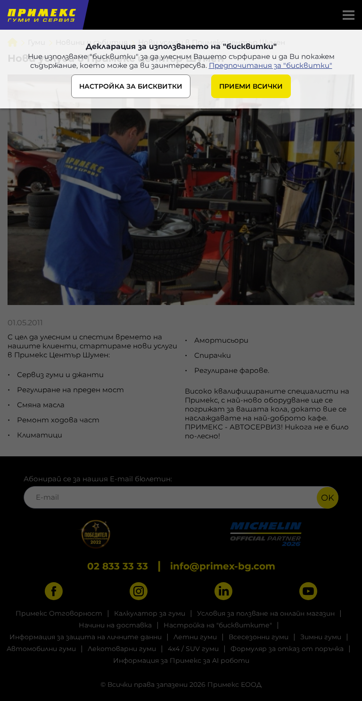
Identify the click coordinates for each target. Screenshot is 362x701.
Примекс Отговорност (59, 613)
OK (327, 498)
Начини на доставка (115, 625)
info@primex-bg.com (222, 566)
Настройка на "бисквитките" (218, 625)
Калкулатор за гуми (149, 613)
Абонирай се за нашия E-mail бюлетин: (98, 478)
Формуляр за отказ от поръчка (287, 648)
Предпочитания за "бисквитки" (270, 65)
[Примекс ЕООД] (41, 15)
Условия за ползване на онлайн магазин (266, 613)
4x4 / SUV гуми (193, 648)
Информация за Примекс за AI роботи (181, 660)
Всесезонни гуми (258, 637)
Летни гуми (195, 637)
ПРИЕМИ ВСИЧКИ (251, 86)
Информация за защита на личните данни (85, 637)
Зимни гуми (320, 637)
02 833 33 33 (117, 566)
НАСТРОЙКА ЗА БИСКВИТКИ (130, 86)
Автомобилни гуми (41, 648)
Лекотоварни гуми (122, 648)
